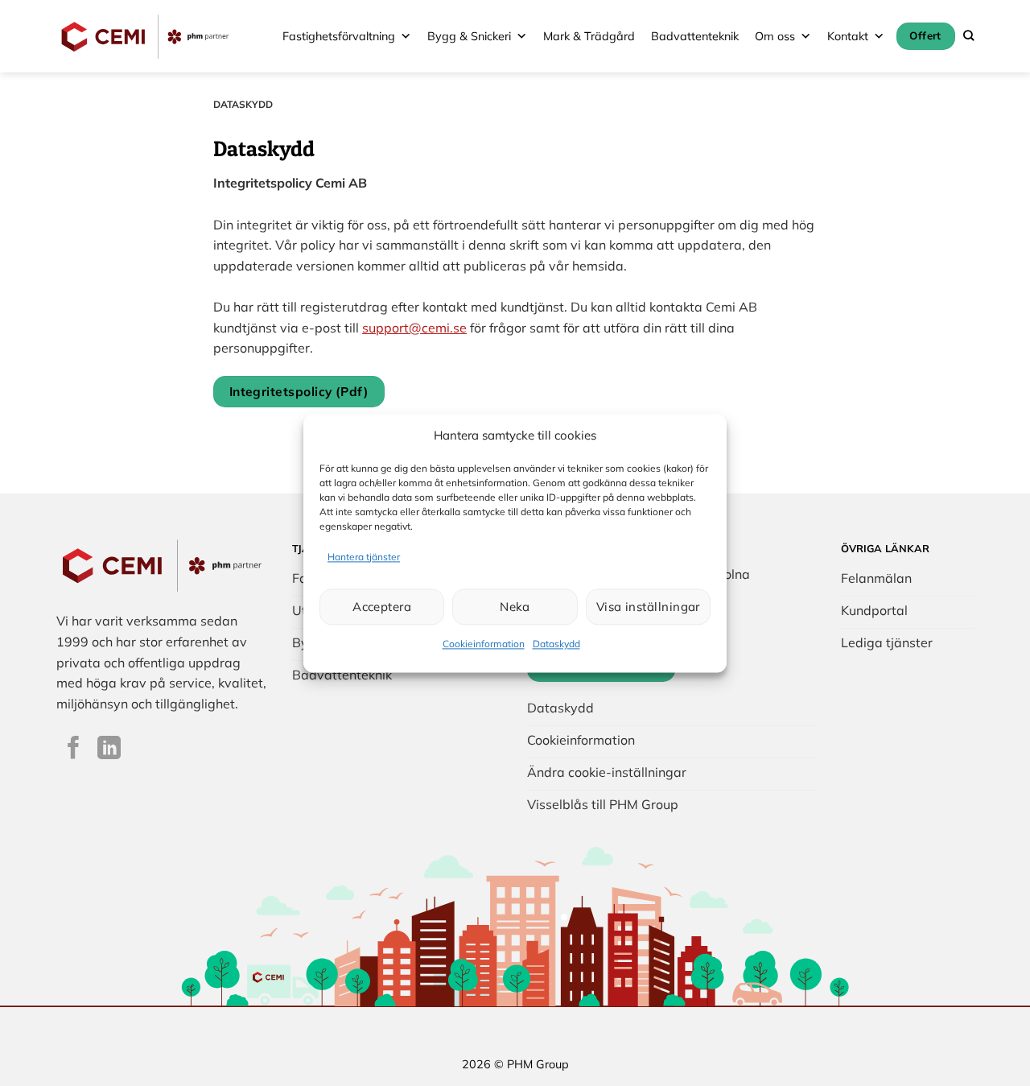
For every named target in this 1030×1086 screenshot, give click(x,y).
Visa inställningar (648, 606)
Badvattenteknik (695, 36)
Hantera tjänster (364, 557)
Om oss (775, 36)
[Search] (968, 35)
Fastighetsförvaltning (338, 36)
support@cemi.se (414, 328)
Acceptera (381, 606)
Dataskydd (556, 644)
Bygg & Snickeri (469, 36)
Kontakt (847, 36)
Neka (515, 606)
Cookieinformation (484, 644)
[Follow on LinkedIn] (109, 749)
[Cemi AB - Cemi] (145, 35)
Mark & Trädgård (589, 36)
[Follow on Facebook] (73, 749)
